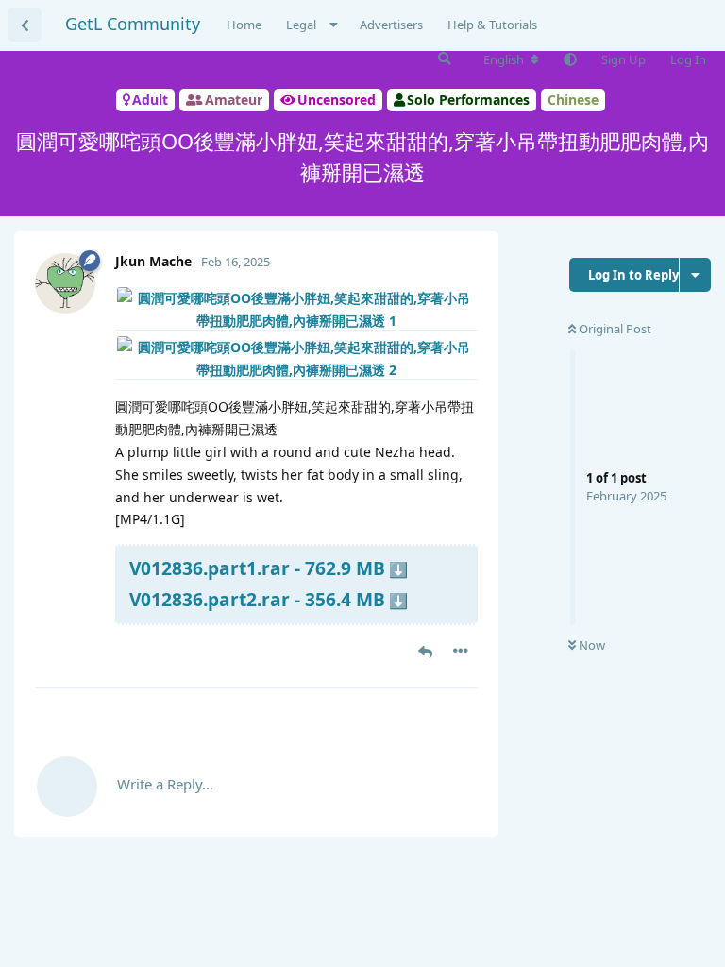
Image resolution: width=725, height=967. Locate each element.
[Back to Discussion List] (25, 25)
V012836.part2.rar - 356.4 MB (257, 599)
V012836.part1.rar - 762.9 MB (257, 568)
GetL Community (132, 23)
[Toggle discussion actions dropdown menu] (695, 275)
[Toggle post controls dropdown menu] (461, 651)
